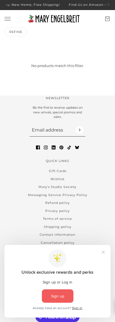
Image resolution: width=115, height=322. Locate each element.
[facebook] (38, 147)
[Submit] (79, 130)
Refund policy (57, 203)
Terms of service (57, 219)
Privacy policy (57, 211)
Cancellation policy (58, 243)
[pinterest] (61, 147)
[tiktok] (69, 147)
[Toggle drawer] (7, 18)
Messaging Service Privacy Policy (57, 195)
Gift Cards (57, 171)
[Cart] (107, 19)
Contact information (57, 235)
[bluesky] (77, 147)
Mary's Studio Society (57, 187)
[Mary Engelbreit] (57, 19)
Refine (15, 32)
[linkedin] (54, 147)
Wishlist (57, 179)
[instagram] (46, 147)
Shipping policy (57, 227)
